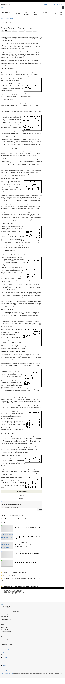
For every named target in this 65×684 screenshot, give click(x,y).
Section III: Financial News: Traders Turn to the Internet (15, 593)
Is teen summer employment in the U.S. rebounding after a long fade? (20, 586)
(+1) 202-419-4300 (4, 610)
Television (36, 512)
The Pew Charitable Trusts (17, 676)
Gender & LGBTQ (4, 629)
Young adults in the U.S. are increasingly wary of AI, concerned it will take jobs (21, 579)
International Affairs (5, 616)
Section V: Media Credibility (9, 595)
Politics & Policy (4, 614)
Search (41, 7)
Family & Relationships (6, 631)
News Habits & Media (5, 642)
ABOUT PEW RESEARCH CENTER (7, 673)
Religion (3, 624)
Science (2, 636)
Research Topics (6, 12)
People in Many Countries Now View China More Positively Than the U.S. (21, 583)
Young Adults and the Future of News (25, 562)
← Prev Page (21, 495)
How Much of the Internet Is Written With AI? (28, 527)
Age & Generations (5, 627)
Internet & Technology (5, 639)
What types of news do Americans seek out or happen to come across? (28, 537)
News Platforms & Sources (29, 512)
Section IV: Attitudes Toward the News (12, 594)
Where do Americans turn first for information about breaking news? (28, 545)
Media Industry (15, 512)
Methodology (6, 597)
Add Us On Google (5, 34)
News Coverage (21, 512)
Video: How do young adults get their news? (27, 553)
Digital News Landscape (8, 512)
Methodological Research (6, 644)
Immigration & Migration (6, 619)
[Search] (63, 7)
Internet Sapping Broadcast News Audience (11, 25)
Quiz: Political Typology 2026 (10, 575)
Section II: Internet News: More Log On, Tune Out (14, 592)
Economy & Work (4, 634)
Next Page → (21, 498)
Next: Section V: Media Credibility (21, 491)
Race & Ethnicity (4, 622)
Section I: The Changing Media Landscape (12, 591)
